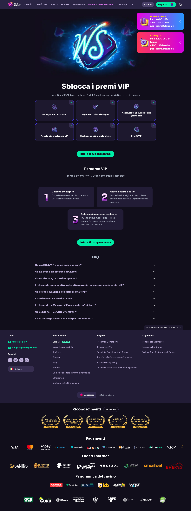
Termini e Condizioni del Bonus (112, 352)
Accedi (148, 4)
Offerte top (58, 378)
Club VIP (57, 342)
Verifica (56, 367)
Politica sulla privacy (107, 362)
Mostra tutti (111, 409)
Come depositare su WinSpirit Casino (71, 373)
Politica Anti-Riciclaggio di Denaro (159, 352)
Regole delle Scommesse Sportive (114, 357)
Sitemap (57, 357)
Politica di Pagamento (153, 342)
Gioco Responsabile (63, 347)
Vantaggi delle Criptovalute (66, 383)
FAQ (55, 362)
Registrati (163, 4)
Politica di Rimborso (152, 347)
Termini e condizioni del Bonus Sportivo (117, 367)
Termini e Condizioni (107, 342)
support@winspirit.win (24, 347)
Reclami (57, 352)
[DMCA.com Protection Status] (162, 499)
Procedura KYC (104, 347)
